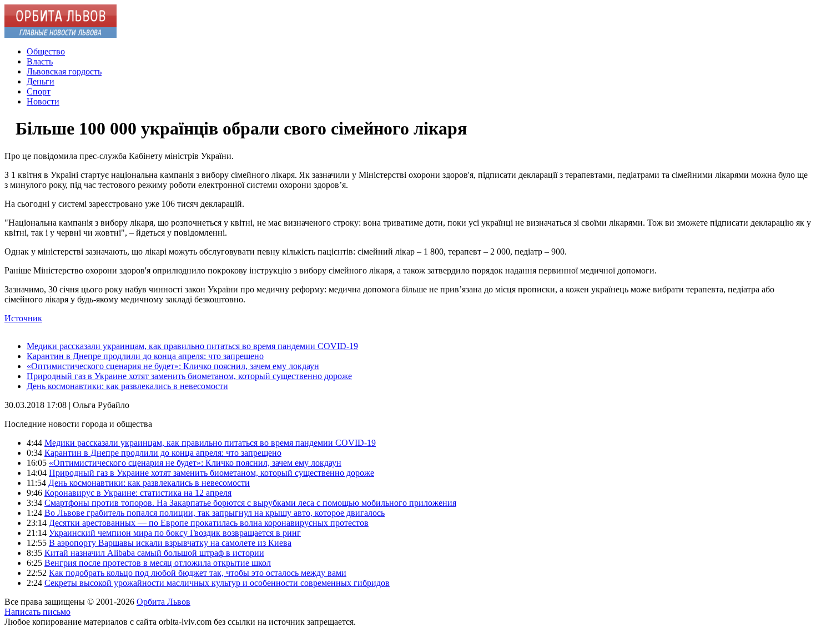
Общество (46, 51)
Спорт (39, 91)
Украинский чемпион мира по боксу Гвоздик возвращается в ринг (175, 533)
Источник (23, 318)
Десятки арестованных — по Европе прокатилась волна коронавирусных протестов (209, 523)
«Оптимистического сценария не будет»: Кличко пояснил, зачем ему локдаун (173, 366)
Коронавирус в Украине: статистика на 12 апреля (137, 492)
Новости (43, 101)
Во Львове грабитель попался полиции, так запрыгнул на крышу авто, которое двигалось (214, 512)
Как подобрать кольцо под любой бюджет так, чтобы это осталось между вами (197, 573)
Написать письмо (37, 611)
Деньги (40, 81)
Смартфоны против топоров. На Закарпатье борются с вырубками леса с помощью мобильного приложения (250, 502)
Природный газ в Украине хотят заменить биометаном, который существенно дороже (189, 376)
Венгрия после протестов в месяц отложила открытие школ (157, 563)
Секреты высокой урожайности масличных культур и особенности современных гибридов (217, 583)
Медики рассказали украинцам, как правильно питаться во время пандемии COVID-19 (192, 346)
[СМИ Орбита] (60, 34)
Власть (40, 61)
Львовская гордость (64, 71)
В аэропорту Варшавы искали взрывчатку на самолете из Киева (170, 543)
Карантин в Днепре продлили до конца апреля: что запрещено (145, 356)
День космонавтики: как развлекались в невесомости (127, 386)
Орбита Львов (163, 601)
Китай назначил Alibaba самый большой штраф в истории (154, 553)
